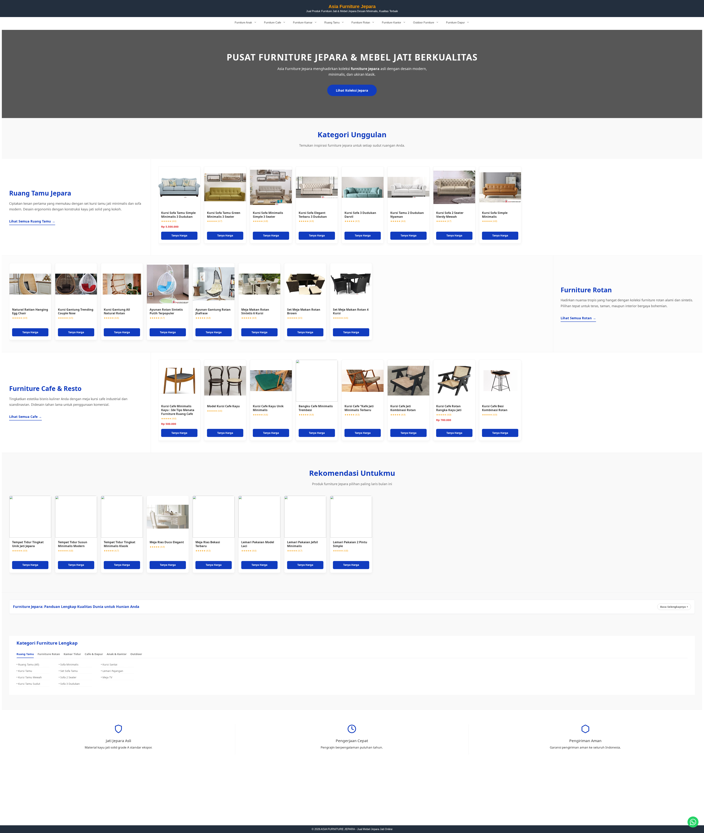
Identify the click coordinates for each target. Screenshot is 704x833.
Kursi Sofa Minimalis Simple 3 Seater (268, 215)
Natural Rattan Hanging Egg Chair (30, 311)
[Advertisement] (352, 798)
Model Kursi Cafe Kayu (223, 406)
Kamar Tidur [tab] (72, 654)
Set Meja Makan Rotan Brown (303, 311)
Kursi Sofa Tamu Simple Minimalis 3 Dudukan (178, 215)
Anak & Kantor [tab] (117, 654)
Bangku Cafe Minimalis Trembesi (316, 408)
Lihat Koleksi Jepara (352, 90)
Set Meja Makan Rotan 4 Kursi (350, 311)
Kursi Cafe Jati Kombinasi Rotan (403, 408)
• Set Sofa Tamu (68, 671)
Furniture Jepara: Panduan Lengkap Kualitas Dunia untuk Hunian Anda (76, 606)
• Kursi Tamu (24, 671)
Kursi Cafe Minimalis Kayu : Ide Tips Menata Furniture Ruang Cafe (177, 410)
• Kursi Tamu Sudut (28, 683)
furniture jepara (365, 68)
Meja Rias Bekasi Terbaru (207, 544)
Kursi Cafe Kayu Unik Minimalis (268, 408)
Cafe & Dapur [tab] (94, 654)
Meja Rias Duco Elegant (167, 542)
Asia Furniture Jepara (352, 6)
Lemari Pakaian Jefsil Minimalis (302, 544)
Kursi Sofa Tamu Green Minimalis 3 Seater (223, 215)
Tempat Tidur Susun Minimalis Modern (72, 544)
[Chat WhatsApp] (693, 822)
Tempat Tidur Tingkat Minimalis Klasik (119, 544)
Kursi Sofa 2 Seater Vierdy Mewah (449, 215)
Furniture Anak (243, 22)
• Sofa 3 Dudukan (69, 683)
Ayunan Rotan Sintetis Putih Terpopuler (166, 311)
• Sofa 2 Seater (67, 677)
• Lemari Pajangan (112, 671)
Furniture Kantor (391, 22)
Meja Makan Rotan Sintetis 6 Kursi (255, 311)
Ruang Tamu (332, 22)
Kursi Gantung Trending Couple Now (75, 311)
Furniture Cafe (272, 22)
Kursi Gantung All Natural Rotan (117, 311)
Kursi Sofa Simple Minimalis (494, 215)
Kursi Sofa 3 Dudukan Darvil (360, 215)
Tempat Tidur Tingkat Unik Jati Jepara (28, 544)
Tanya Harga (179, 235)
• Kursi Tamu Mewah (29, 677)
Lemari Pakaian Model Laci (257, 544)
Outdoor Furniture (423, 22)
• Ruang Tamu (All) (27, 664)
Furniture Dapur (455, 22)
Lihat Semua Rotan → (578, 318)
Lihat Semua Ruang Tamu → (32, 221)
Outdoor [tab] (136, 654)
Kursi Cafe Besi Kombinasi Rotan (494, 408)
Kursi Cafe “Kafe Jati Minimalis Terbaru (359, 408)
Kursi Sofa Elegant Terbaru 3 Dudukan (313, 215)
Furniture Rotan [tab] (49, 654)
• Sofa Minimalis (68, 664)
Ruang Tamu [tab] (25, 654)
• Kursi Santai (109, 664)
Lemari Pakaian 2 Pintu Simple (350, 544)
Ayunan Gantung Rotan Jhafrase (213, 311)
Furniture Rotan (360, 22)
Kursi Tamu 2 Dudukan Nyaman (407, 215)
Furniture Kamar (302, 22)
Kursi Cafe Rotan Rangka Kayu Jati (448, 408)
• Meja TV (106, 677)
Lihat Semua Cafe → (25, 416)
